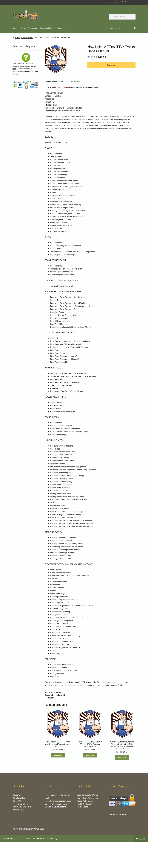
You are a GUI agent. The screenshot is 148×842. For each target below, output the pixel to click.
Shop (14, 28)
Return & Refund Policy (22, 806)
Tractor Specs (82, 806)
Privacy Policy (18, 809)
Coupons (16, 795)
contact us (61, 87)
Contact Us (61, 28)
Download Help (46, 28)
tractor (51, 697)
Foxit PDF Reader (84, 804)
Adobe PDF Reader (85, 801)
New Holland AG (27, 37)
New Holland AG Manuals (87, 798)
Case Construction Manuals (88, 795)
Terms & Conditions (29, 28)
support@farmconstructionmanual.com (123, 2)
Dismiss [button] (142, 838)
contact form (62, 795)
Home (17, 37)
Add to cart (111, 65)
